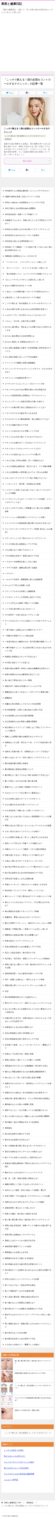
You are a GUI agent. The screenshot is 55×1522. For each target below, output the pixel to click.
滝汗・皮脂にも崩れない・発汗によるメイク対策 (24, 979)
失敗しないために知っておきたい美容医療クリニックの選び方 (28, 818)
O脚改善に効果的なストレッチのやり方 (21, 256)
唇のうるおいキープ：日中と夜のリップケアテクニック (27, 757)
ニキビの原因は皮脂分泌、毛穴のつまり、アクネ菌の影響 (28, 466)
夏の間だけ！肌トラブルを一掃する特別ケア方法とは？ (27, 775)
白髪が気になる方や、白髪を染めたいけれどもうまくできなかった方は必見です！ (28, 1019)
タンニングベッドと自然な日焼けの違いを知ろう (24, 401)
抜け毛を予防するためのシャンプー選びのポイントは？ (27, 867)
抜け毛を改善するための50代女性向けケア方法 (24, 873)
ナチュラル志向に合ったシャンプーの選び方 (23, 454)
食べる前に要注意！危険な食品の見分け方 (22, 1297)
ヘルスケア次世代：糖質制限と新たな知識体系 (23, 579)
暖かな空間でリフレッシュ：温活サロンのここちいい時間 (28, 923)
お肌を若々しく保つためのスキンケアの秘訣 (23, 297)
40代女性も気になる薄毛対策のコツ (19, 241)
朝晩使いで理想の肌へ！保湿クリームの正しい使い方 (26, 929)
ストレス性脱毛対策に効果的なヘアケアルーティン (25, 395)
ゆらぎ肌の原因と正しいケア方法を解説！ (22, 357)
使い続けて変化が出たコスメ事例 (18, 680)
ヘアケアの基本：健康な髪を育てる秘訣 (21, 568)
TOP (12, 1503)
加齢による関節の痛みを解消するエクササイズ (23, 737)
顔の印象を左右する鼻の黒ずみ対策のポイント (23, 1264)
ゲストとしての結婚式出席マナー (18, 378)
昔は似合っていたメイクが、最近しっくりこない (24, 890)
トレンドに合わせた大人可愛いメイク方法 (22, 431)
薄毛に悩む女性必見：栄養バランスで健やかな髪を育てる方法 (28, 1227)
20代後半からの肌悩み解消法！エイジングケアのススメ (27, 191)
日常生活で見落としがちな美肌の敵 (19, 879)
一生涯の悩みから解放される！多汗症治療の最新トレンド (28, 642)
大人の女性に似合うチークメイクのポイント (23, 799)
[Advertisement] (27, 43)
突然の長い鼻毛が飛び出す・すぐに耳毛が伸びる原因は (27, 1098)
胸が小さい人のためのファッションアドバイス (23, 1172)
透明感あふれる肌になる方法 (16, 1252)
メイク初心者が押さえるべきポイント (20, 609)
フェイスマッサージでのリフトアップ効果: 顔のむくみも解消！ (28, 530)
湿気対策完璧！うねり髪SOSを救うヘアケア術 (24, 973)
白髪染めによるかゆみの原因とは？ (19, 1027)
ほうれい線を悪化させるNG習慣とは (19, 336)
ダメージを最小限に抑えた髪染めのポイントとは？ (25, 407)
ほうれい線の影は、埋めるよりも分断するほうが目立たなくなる (28, 328)
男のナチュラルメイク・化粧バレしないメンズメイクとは (28, 1003)
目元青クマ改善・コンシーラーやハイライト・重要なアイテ (28, 1046)
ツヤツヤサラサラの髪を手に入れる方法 (21, 413)
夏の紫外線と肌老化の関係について (19, 769)
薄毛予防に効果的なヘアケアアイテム (20, 1235)
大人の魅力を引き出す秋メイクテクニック (22, 805)
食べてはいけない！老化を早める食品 (20, 1285)
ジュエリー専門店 (11, 1480)
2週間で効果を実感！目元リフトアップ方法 (22, 197)
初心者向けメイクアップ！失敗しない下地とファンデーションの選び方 (28, 729)
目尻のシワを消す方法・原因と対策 (19, 1054)
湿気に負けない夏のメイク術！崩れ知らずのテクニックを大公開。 (28, 966)
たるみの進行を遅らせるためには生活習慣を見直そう (26, 309)
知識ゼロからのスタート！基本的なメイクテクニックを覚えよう (28, 1085)
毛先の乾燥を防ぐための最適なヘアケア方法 (23, 947)
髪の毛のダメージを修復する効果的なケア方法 (23, 1309)
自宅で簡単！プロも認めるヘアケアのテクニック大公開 (27, 1196)
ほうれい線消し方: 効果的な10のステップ (21, 342)
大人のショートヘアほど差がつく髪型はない (23, 793)
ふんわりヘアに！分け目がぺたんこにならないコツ (25, 315)
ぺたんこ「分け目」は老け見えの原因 (20, 321)
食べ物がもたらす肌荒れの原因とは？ (20, 1303)
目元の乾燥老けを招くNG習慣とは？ (19, 1033)
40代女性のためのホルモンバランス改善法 (22, 235)
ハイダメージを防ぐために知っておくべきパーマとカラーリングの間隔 (28, 491)
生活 (6, 991)
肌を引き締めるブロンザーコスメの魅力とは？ (23, 1152)
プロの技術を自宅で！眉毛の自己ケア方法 (22, 556)
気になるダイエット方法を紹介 (16, 1468)
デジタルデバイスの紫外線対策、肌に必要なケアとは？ (27, 419)
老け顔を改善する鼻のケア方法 (17, 1134)
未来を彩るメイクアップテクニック (19, 941)
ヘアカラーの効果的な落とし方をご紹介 (21, 562)
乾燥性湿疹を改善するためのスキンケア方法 (30, 1373)
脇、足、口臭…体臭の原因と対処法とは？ (22, 1178)
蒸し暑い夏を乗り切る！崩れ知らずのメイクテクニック (27, 1220)
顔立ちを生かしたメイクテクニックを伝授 (22, 1279)
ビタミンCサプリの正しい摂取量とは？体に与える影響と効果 (28, 509)
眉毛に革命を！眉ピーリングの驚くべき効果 (23, 1060)
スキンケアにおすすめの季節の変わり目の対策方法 (25, 390)
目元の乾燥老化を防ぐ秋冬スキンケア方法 (22, 1039)
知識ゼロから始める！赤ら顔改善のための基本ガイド (26, 1093)
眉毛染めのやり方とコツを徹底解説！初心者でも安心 (26, 1066)
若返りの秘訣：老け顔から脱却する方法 (21, 1214)
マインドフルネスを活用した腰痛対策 (20, 591)
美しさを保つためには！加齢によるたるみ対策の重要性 (27, 1116)
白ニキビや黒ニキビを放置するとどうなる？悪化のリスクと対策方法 (28, 1010)
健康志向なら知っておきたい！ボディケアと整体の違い (27, 692)
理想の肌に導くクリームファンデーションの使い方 (25, 985)
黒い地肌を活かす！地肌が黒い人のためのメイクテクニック (28, 1325)
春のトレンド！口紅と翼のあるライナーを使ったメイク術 (28, 896)
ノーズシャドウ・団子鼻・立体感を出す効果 (23, 484)
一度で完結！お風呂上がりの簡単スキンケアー (23, 630)
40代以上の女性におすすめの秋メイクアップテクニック (27, 229)
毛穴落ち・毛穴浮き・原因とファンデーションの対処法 (27, 959)
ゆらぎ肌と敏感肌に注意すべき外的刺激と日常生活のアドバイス (28, 349)
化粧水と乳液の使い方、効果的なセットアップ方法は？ (27, 751)
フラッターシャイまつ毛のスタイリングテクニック (25, 538)
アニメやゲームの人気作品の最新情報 (19, 1474)
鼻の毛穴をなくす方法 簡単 (16, 1333)
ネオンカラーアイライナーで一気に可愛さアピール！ (26, 478)
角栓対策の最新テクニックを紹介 (18, 1246)
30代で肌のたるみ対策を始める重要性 (20, 208)
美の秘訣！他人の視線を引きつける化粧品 (22, 1122)
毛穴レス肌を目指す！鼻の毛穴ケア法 (20, 953)
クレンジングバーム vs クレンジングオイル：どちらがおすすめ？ (28, 370)
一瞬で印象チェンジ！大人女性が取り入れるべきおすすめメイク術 (28, 649)
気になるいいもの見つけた (14, 1456)
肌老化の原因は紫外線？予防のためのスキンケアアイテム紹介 (28, 1165)
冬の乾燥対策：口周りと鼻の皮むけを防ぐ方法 (23, 710)
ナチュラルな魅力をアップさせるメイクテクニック (25, 443)
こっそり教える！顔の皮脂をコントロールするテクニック (25, 136)
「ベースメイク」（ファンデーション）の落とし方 (25, 262)
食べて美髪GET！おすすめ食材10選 (19, 1291)
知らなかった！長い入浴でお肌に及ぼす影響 (23, 1077)
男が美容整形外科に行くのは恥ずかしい (21, 997)
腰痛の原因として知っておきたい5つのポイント (24, 1184)
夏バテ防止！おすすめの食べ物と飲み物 (21, 781)
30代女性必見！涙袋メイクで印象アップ (21, 214)
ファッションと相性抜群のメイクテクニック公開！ (25, 517)
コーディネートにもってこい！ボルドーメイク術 (24, 384)
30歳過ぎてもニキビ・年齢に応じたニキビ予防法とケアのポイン (28, 221)
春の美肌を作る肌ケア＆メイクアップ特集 (22, 911)
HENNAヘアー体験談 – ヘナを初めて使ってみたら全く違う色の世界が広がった (28, 248)
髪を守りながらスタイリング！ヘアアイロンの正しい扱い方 (28, 1316)
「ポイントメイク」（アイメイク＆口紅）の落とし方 (26, 268)
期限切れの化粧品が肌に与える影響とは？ (22, 935)
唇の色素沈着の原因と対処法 (16, 763)
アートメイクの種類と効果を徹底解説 (20, 363)
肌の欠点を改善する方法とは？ (17, 1140)
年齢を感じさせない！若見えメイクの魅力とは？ (24, 855)
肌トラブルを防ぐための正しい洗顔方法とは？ (23, 1157)
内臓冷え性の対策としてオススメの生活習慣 (23, 704)
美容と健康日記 (11, 3)
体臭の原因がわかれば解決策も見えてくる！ (23, 674)
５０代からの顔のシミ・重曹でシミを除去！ (23, 1345)
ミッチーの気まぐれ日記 (14, 1450)
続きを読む (27, 161)
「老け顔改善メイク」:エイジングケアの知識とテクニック (28, 274)
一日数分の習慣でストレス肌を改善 (19, 636)
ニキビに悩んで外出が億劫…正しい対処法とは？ (24, 460)
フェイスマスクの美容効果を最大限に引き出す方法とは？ (28, 523)
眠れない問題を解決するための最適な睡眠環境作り (25, 1072)
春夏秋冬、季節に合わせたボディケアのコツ (23, 917)
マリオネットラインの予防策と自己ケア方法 (23, 597)
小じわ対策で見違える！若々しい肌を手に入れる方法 (26, 837)
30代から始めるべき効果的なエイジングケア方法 (25, 202)
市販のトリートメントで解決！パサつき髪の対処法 (25, 849)
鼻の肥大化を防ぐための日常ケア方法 (20, 1339)
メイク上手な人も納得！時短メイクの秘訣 (22, 603)
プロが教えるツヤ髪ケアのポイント (19, 550)
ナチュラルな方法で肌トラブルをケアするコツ (23, 437)
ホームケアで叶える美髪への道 (17, 585)
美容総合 (8, 139)
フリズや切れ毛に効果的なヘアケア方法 (21, 544)
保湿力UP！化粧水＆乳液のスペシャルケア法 (23, 686)
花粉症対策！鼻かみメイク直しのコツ (20, 1208)
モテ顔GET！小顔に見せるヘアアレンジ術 (22, 615)
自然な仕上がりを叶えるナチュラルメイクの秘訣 (24, 1202)
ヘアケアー (9, 574)
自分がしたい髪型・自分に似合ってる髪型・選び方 (25, 1190)
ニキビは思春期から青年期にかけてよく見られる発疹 (26, 472)
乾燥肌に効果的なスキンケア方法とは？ (21, 657)
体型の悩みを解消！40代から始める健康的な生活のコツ (27, 668)
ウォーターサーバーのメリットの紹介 (19, 1462)
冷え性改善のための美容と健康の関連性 (21, 721)
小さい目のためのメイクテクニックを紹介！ (23, 831)
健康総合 (8, 698)
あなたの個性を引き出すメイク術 (18, 286)
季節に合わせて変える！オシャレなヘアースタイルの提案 (28, 826)
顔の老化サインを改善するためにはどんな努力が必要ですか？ (28, 1271)
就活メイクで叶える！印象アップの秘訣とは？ (23, 843)
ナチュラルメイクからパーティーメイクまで (23, 449)
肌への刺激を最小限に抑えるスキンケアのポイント (25, 1146)
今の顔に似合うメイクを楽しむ (17, 662)
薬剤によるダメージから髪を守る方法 (20, 1241)
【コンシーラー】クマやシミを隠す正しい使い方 (24, 280)
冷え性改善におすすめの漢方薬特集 (19, 716)
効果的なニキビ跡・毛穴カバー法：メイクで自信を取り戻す (28, 744)
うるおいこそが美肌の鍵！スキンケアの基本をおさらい (27, 292)
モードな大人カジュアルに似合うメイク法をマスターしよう (28, 622)
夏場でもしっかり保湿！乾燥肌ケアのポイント (23, 787)
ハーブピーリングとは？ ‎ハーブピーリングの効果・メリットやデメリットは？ (28, 500)
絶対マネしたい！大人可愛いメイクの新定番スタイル (26, 1110)
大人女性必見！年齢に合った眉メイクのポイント (24, 810)
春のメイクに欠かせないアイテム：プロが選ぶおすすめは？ (27, 903)
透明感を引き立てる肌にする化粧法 (19, 1258)
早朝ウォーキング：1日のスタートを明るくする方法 (26, 884)
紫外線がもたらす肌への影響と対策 (19, 1104)
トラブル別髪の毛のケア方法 (16, 425)
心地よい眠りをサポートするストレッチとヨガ (23, 861)
